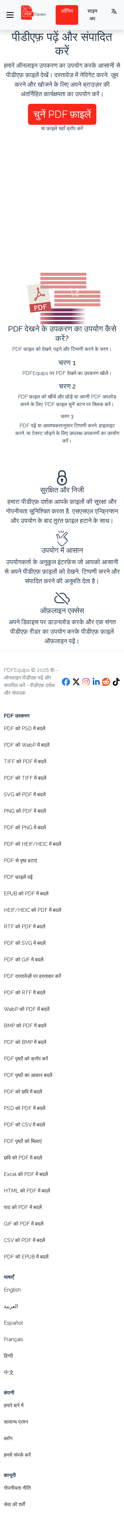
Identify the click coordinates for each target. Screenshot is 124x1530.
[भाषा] (114, 11)
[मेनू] (10, 15)
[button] (62, 114)
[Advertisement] (62, 202)
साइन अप (92, 15)
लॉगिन (67, 11)
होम (21, 27)
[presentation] (62, 149)
